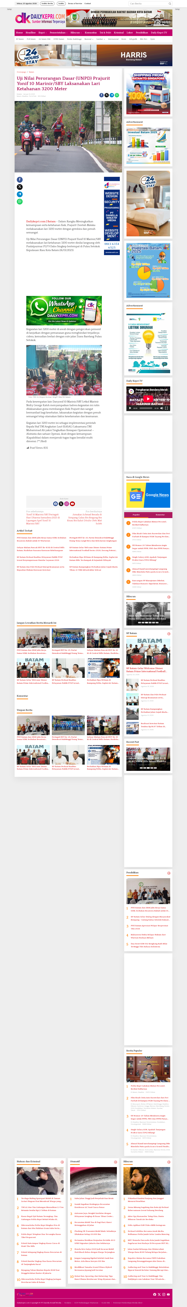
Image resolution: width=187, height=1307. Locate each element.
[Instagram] (66, 503)
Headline (25, 96)
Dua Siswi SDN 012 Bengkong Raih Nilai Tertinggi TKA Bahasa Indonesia (149, 945)
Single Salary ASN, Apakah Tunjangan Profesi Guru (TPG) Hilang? (149, 558)
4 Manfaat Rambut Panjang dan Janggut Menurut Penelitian (146, 1199)
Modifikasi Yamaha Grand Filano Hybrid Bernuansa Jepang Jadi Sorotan (93, 1268)
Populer (136, 515)
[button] (169, 3)
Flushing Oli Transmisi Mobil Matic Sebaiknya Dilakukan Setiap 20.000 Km (95, 1232)
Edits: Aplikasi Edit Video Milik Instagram (144, 617)
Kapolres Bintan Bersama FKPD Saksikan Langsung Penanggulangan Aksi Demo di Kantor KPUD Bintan (146, 1260)
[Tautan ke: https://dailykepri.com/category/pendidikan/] (169, 873)
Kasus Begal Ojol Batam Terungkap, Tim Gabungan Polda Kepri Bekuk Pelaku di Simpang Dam (39, 1218)
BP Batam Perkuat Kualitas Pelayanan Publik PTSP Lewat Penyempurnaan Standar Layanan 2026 (40, 558)
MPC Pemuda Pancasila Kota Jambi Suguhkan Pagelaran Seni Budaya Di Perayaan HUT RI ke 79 (148, 1242)
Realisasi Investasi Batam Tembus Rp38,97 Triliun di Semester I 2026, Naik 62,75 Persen (153, 725)
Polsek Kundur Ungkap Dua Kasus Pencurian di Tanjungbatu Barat (41, 1262)
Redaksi (67, 1303)
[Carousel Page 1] (139, 622)
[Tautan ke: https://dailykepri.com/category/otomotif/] (115, 1162)
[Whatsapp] (117, 95)
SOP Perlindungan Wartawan (86, 1303)
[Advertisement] (64, 197)
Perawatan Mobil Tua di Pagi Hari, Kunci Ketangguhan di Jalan (93, 1223)
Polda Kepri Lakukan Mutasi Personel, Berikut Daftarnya (149, 523)
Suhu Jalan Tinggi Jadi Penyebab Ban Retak (94, 1198)
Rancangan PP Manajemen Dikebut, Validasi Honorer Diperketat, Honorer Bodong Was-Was (149, 582)
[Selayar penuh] (166, 408)
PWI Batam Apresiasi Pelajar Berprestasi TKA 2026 (149, 927)
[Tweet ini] (106, 95)
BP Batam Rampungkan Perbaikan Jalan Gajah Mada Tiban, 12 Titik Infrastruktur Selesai (93, 568)
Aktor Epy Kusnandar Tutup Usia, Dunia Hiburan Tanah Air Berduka (146, 1217)
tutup (9, 9)
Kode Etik (106, 1303)
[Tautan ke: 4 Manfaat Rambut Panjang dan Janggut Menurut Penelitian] (146, 1181)
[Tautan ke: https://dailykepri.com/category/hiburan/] (169, 597)
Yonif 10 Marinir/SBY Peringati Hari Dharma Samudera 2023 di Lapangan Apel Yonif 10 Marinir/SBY (43, 517)
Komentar (160, 515)
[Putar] (130, 408)
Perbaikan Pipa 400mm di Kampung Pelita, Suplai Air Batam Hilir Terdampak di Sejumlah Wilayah (93, 558)
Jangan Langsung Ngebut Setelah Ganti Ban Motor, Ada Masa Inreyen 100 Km (94, 1259)
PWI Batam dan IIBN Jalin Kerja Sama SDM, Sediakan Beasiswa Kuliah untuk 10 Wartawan (41, 539)
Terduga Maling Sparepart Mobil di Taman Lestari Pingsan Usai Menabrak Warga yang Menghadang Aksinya (41, 1200)
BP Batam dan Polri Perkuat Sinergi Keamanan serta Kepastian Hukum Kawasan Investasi (40, 568)
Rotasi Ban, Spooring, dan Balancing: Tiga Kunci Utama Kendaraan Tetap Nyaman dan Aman (95, 1278)
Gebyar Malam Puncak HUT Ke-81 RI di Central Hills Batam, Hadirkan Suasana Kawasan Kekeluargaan (40, 549)
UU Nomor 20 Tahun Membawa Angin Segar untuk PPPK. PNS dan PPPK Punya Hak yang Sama (150, 547)
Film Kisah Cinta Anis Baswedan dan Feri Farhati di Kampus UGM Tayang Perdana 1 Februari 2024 (151, 535)
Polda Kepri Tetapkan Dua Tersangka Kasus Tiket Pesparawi (41, 1235)
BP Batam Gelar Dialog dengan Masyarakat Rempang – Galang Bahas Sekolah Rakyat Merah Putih (150, 918)
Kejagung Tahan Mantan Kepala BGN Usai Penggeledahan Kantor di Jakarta (40, 1271)
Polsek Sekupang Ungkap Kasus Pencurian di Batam (41, 1253)
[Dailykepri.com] (40, 18)
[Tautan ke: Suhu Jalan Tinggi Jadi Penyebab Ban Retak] (93, 1181)
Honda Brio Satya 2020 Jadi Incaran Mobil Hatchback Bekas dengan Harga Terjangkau (95, 1250)
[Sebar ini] (101, 95)
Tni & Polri (32, 96)
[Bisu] (161, 408)
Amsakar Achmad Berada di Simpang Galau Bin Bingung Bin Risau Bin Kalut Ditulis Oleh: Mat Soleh (84, 517)
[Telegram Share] (112, 95)
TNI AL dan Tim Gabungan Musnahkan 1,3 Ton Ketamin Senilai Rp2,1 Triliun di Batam (42, 1208)
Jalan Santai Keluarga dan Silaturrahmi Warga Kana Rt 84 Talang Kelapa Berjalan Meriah (147, 1251)
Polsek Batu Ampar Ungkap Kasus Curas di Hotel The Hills (40, 1244)
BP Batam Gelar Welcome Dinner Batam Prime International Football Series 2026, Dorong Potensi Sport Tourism (92, 549)
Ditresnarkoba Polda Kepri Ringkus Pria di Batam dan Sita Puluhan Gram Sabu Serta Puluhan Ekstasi (40, 1227)
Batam (19, 96)
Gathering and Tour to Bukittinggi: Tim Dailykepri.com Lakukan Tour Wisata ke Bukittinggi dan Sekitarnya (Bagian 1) (146, 1278)
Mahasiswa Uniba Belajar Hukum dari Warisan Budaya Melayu (148, 936)
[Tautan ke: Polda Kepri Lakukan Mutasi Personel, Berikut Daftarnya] (148, 1069)
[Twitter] (61, 503)
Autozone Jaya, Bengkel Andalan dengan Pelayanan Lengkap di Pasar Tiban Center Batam (93, 1215)
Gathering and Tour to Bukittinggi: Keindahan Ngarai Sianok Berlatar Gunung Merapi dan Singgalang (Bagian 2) (148, 1269)
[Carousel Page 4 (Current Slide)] (150, 622)
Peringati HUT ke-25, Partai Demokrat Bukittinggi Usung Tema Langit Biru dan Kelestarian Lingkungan (93, 539)
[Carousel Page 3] (146, 622)
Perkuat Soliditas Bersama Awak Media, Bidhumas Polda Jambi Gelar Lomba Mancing (148, 1232)
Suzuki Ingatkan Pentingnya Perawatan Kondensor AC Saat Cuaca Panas (92, 1205)
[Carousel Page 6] (157, 622)
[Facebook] (55, 503)
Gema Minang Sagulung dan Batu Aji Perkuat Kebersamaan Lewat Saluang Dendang (148, 1208)
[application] (148, 398)
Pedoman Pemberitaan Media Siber (127, 1303)
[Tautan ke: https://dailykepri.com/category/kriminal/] (62, 1162)
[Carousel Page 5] (153, 622)
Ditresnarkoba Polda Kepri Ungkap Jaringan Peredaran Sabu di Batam (41, 1280)
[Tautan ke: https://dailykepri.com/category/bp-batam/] (169, 634)
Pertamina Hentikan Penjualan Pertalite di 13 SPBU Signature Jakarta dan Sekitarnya (95, 1241)
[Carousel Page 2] (143, 622)
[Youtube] (72, 503)
